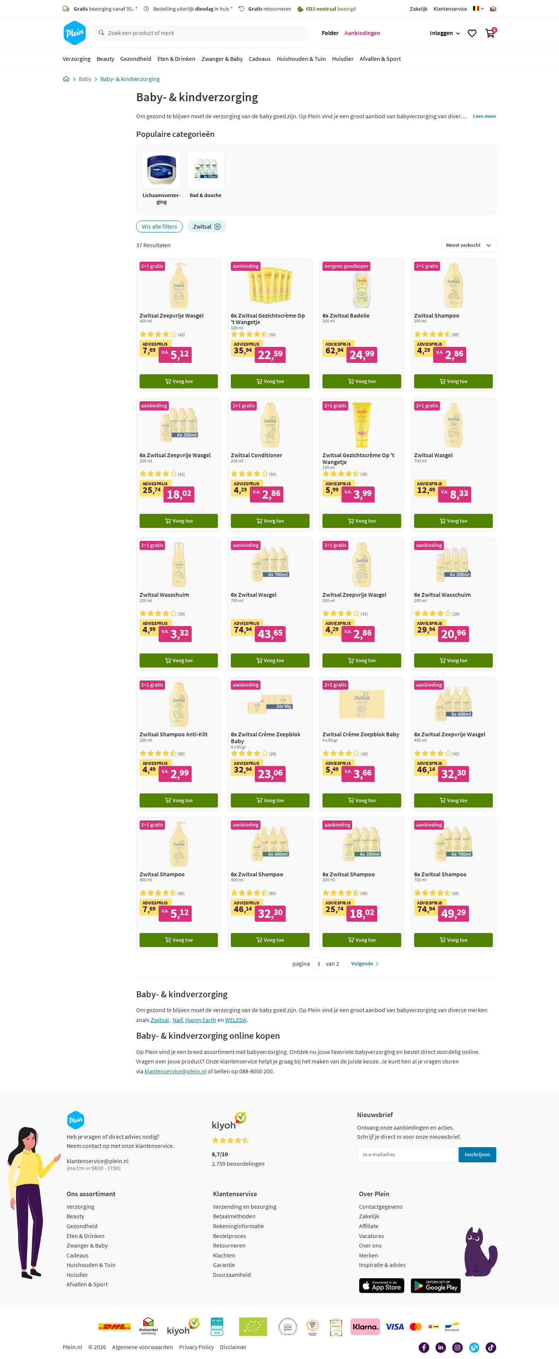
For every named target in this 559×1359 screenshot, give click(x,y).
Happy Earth (200, 1020)
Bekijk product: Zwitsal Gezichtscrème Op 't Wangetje (361, 464)
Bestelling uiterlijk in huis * (192, 8)
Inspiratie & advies (382, 1264)
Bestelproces (229, 1236)
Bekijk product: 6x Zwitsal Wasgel (270, 604)
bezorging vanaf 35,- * (106, 8)
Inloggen (441, 33)
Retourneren (229, 1245)
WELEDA (235, 1020)
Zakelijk (418, 8)
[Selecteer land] (478, 8)
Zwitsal (202, 226)
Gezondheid (135, 58)
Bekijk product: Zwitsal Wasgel (453, 464)
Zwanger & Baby (222, 58)
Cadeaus (260, 58)
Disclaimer (233, 1347)
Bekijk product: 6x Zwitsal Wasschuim (453, 604)
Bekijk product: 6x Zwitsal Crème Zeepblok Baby (270, 743)
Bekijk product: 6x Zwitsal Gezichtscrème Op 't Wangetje (270, 325)
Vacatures (371, 1236)
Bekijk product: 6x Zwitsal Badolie (361, 325)
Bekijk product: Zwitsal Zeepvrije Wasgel (179, 325)
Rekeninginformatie (238, 1226)
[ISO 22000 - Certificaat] (288, 1326)
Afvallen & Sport (380, 58)
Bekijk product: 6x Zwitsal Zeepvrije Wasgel (179, 464)
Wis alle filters (159, 226)
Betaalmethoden (234, 1216)
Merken (368, 1255)
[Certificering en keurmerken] (253, 1326)
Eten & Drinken (176, 58)
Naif (178, 1020)
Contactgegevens (381, 1206)
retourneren (269, 8)
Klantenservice (450, 8)
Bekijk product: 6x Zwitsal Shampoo (270, 883)
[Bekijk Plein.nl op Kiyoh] (183, 1326)
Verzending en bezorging (244, 1206)
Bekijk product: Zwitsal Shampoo (453, 325)
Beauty (105, 58)
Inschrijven (477, 1154)
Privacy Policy (196, 1347)
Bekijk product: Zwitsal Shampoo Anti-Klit (179, 743)
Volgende (362, 963)
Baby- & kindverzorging (130, 79)
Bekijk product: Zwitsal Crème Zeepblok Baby (361, 743)
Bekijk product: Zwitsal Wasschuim (179, 604)
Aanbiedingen (362, 33)
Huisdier (343, 58)
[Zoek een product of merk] (100, 33)
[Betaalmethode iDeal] (433, 1326)
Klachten (224, 1255)
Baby (85, 79)
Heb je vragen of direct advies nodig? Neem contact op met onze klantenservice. (120, 1141)
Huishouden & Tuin (301, 58)
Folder (330, 33)
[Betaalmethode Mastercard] (415, 1326)
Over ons (370, 1245)
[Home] (66, 79)
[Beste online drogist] (312, 1326)
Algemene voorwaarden (142, 1347)
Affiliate (368, 1226)
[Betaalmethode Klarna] (365, 1326)
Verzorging (77, 58)
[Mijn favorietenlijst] (472, 33)
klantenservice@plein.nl (175, 1071)
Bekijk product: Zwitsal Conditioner (270, 464)
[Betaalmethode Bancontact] (452, 1326)
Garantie (224, 1264)
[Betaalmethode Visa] (394, 1326)
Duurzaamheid (232, 1274)
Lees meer (484, 116)
